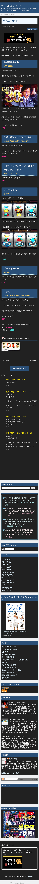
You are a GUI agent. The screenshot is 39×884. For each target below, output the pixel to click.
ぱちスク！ (5, 678)
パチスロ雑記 (6, 567)
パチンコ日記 (6, 562)
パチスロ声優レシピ (9, 647)
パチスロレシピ (11, 5)
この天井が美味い (8, 588)
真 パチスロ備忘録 (8, 654)
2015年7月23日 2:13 (24, 433)
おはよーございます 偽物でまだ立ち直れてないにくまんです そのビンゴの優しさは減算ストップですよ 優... (19, 532)
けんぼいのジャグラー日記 (11, 670)
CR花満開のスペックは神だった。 (14, 736)
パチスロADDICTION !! (10, 649)
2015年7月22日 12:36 (18, 417)
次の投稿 (6, 360)
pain (7, 380)
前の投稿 (33, 360)
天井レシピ (5, 564)
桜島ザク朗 (10, 392)
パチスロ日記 (32, 29)
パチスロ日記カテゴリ (19, 368)
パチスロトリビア (8, 582)
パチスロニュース (8, 580)
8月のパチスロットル (17, 702)
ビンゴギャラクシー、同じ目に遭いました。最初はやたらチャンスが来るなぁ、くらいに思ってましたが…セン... (20, 521)
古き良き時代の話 (8, 572)
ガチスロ (5, 652)
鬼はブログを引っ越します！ (19, 719)
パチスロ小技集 (7, 575)
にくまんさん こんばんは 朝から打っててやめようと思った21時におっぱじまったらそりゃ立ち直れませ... (20, 511)
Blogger (30, 876)
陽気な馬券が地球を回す (10, 675)
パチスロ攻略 (6, 569)
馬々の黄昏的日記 (8, 657)
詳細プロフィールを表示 (10, 773)
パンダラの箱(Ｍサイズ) (10, 667)
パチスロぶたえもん (9, 672)
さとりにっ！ (6, 662)
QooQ (22, 883)
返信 (7, 385)
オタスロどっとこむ (9, 665)
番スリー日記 (6, 577)
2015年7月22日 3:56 (24, 392)
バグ (3, 585)
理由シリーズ (6, 590)
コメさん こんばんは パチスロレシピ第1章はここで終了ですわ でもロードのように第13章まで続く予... (20, 500)
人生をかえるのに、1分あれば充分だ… (15, 659)
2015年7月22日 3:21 (17, 380)
